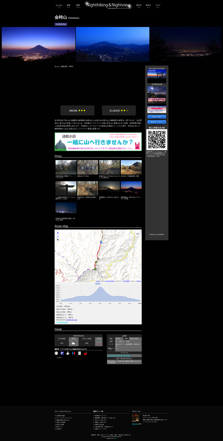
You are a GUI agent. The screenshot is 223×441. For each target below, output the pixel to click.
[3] (185, 61)
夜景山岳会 (135, 424)
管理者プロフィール (101, 415)
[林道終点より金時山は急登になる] (87, 195)
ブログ (157, 6)
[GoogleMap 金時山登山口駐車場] (119, 355)
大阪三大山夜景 (60, 422)
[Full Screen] (57, 239)
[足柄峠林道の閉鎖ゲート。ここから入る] (66, 174)
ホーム (57, 66)
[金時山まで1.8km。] (87, 174)
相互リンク (59, 426)
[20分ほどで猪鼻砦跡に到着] (131, 174)
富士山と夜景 (60, 424)
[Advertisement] (98, 85)
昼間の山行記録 (99, 424)
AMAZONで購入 (156, 117)
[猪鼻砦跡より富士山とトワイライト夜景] (131, 195)
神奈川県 (64, 66)
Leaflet (98, 281)
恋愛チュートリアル (101, 429)
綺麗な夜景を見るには (62, 420)
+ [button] (58, 232)
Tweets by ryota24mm (156, 234)
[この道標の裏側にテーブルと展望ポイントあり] (66, 195)
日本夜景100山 (61, 24)
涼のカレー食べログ (101, 420)
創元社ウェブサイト (157, 122)
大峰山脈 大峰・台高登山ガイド (104, 426)
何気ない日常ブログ (101, 422)
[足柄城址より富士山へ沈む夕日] (109, 195)
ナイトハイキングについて (64, 418)
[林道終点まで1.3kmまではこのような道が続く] (109, 174)
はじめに (59, 6)
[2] (112, 61)
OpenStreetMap (109, 281)
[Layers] (137, 233)
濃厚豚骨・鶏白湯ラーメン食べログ (105, 418)
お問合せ (58, 429)
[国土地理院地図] (62, 322)
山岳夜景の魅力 (60, 415)
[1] (38, 61)
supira (115, 438)
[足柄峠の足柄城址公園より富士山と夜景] (66, 216)
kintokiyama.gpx (71, 320)
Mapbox (139, 281)
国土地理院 (126, 281)
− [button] (58, 236)
